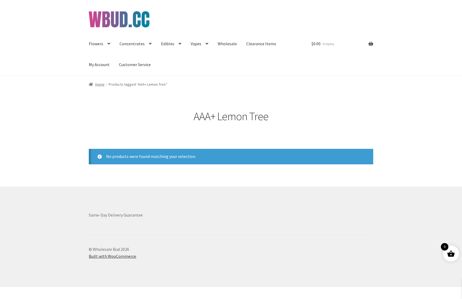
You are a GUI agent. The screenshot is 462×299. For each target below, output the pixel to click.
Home (100, 84)
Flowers (96, 43)
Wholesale (227, 43)
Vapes (196, 43)
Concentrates (132, 43)
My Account (99, 64)
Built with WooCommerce (112, 256)
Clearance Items (261, 43)
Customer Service (135, 64)
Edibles (167, 43)
